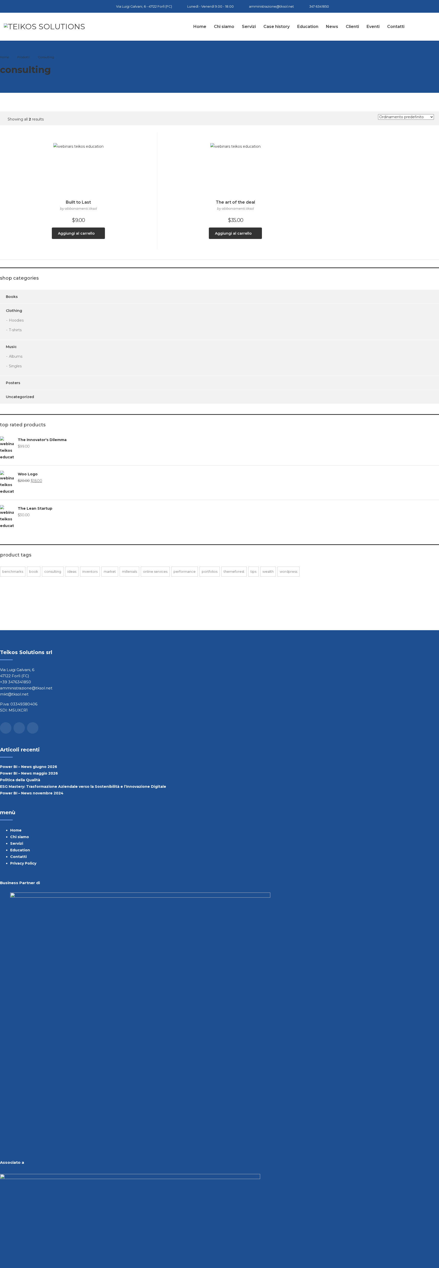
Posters (13, 383)
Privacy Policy (23, 863)
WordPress (288, 571)
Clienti (352, 26)
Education (307, 26)
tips (253, 571)
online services (155, 571)
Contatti (395, 26)
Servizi (249, 26)
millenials (129, 571)
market (110, 571)
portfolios (209, 571)
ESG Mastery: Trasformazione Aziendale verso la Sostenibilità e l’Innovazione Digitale (83, 786)
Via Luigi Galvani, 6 (17, 669)
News (332, 26)
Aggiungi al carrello (76, 233)
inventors (90, 571)
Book (33, 571)
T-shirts (15, 330)
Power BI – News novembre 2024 (32, 793)
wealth (268, 571)
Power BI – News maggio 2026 (29, 773)
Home (199, 26)
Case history (276, 26)
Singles (15, 366)
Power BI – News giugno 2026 (28, 766)
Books (12, 296)
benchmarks (12, 571)
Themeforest (234, 571)
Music (11, 346)
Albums (15, 356)
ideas (71, 571)
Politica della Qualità (20, 780)
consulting (52, 571)
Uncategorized (20, 397)
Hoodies (16, 320)
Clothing (14, 310)
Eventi (373, 26)
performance (185, 571)
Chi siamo (224, 26)
